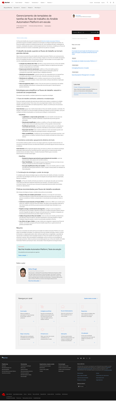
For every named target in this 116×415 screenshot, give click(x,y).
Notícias (97, 373)
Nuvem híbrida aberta (66, 311)
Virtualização (84, 333)
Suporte (103, 2)
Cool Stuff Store (58, 394)
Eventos (25, 394)
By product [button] (16, 7)
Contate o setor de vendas (63, 365)
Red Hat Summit (65, 394)
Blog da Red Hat (8, 7)
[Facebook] (84, 358)
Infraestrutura (44, 334)
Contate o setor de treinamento (64, 369)
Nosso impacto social (100, 377)
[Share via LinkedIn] (80, 32)
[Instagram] (89, 358)
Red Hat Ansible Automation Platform (51, 41)
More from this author (33, 281)
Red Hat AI (4, 365)
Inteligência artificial (46, 311)
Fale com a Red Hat (36, 394)
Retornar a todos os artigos (22, 37)
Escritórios (29, 394)
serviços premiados (108, 370)
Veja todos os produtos (6, 373)
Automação (23, 311)
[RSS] (98, 32)
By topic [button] (23, 7)
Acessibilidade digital (37, 398)
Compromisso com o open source (102, 375)
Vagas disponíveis (99, 379)
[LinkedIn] (78, 358)
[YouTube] (81, 358)
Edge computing (24, 334)
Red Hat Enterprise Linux (6, 367)
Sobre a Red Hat (9, 394)
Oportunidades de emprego (17, 394)
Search (97, 38)
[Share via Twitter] (81, 32)
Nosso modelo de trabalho (82, 375)
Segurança (84, 311)
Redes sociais (60, 371)
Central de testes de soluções (45, 365)
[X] (86, 358)
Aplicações (64, 334)
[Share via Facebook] (78, 32)
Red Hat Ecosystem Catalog (26, 374)
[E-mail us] (83, 32)
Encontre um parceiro (25, 373)
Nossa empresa (80, 373)
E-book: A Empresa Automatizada (82, 87)
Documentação (97, 2)
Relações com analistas (81, 379)
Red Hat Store (42, 367)
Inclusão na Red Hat (50, 394)
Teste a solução (22, 255)
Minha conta (23, 367)
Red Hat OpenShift (5, 369)
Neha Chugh (78, 15)
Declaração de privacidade (10, 398)
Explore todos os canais (90, 298)
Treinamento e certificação (26, 365)
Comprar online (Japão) (44, 369)
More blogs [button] (37, 7)
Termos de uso (18, 398)
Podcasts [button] (30, 7)
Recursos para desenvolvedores (27, 371)
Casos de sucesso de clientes (82, 377)
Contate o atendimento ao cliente (64, 367)
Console (91, 2)
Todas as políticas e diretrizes (27, 398)
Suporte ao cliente (24, 369)
